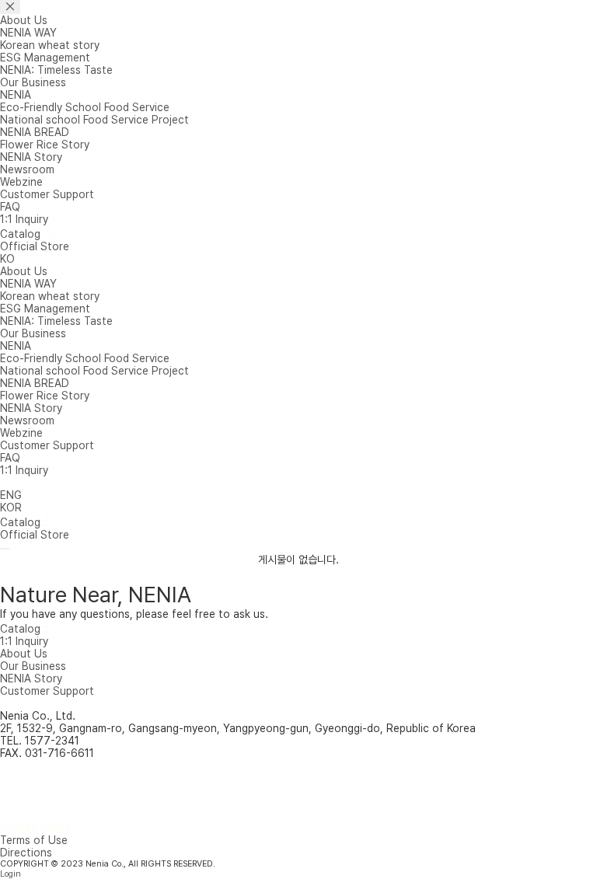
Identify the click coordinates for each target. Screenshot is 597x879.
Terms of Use (34, 840)
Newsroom (27, 169)
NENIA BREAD (34, 132)
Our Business (33, 82)
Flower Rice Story (44, 144)
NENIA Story (31, 157)
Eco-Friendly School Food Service (84, 107)
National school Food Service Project (94, 119)
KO (7, 259)
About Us (23, 20)
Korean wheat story (50, 45)
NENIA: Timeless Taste (56, 70)
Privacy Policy (35, 827)
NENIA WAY (28, 32)
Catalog (22, 234)
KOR (11, 507)
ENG (11, 495)
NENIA (15, 95)
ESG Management (45, 57)
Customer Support (47, 194)
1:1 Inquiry (24, 219)
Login (10, 874)
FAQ (10, 207)
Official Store (34, 246)
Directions (26, 852)
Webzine (21, 182)
